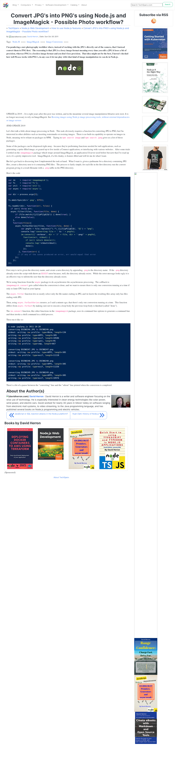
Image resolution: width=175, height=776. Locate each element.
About (84, 5)
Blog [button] (15, 5)
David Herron (32, 37)
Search (167, 4)
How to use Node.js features (66, 28)
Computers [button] (26, 5)
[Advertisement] (68, 94)
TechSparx (13, 28)
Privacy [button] (38, 5)
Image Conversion (54, 41)
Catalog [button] (74, 5)
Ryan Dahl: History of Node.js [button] (86, 414)
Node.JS (16, 41)
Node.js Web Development (35, 28)
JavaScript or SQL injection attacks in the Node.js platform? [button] (41, 414)
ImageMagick (33, 41)
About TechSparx (61, 477)
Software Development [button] (56, 5)
